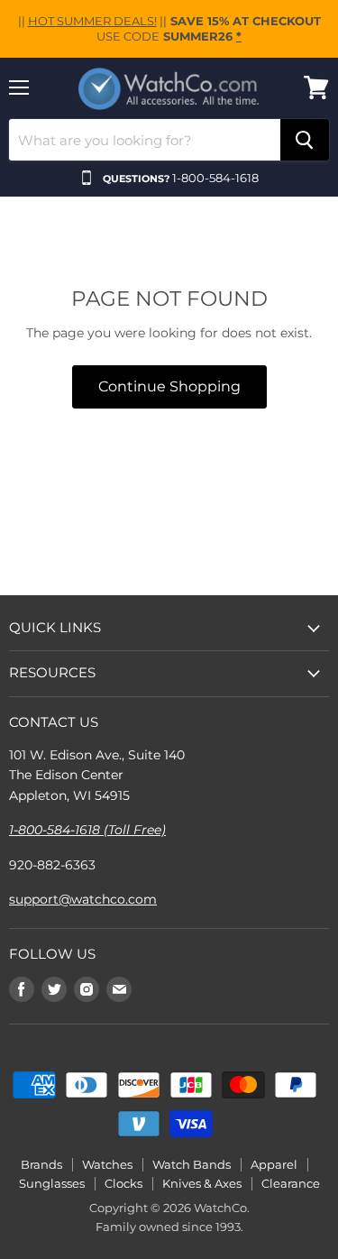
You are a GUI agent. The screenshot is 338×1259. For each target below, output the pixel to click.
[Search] (304, 140)
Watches (107, 1164)
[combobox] (144, 140)
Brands (41, 1164)
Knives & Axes (202, 1183)
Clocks (123, 1183)
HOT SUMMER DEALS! (92, 21)
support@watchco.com (83, 899)
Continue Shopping (169, 386)
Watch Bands (191, 1164)
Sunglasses (52, 1183)
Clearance (290, 1183)
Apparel (274, 1164)
